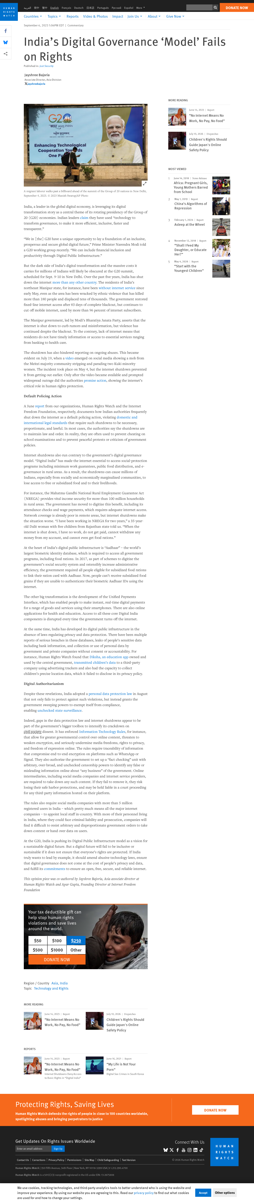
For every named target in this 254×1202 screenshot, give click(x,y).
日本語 (90, 7)
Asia (55, 983)
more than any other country (74, 282)
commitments (54, 868)
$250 (76, 940)
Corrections (38, 1160)
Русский (116, 7)
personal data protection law (110, 693)
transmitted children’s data (95, 662)
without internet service (117, 287)
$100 (57, 940)
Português (103, 7)
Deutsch (78, 7)
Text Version (129, 1160)
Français (66, 7)
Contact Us (23, 1160)
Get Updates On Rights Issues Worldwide (55, 1141)
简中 (36, 7)
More (141, 7)
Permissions (74, 1160)
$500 (38, 950)
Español (128, 7)
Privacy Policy (56, 1160)
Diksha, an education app (109, 656)
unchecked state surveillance (60, 710)
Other (76, 950)
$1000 (57, 950)
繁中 (44, 7)
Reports (73, 16)
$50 (37, 940)
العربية (27, 7)
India (64, 983)
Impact (117, 16)
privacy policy (144, 1192)
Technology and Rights (51, 988)
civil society (32, 732)
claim (84, 217)
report (39, 406)
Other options (225, 1192)
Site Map (89, 1160)
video (69, 358)
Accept (203, 1192)
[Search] (215, 7)
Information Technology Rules (102, 731)
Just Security (46, 66)
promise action (95, 380)
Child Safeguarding (108, 1160)
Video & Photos (95, 16)
